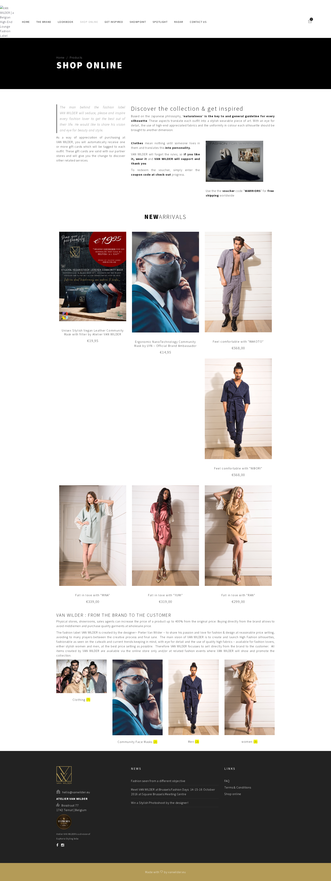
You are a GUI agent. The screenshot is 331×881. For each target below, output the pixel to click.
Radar (178, 22)
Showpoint (138, 22)
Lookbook (65, 22)
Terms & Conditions (237, 787)
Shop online (232, 794)
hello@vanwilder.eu (76, 792)
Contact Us (198, 22)
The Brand (43, 22)
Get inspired (114, 22)
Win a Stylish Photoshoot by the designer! (159, 803)
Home (26, 22)
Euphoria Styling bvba (67, 838)
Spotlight (160, 22)
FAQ (226, 781)
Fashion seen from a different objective (158, 781)
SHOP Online (89, 22)
